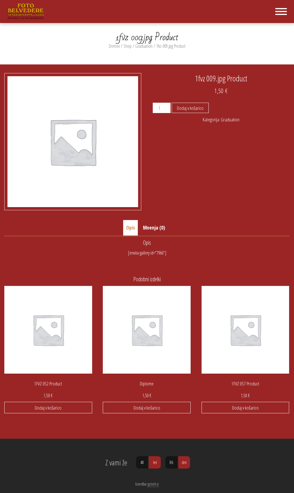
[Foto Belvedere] (27, 11)
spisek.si (153, 484)
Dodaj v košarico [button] (48, 407)
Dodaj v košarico (190, 108)
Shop (127, 46)
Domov (114, 46)
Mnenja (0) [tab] (154, 227)
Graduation (143, 46)
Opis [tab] (130, 227)
